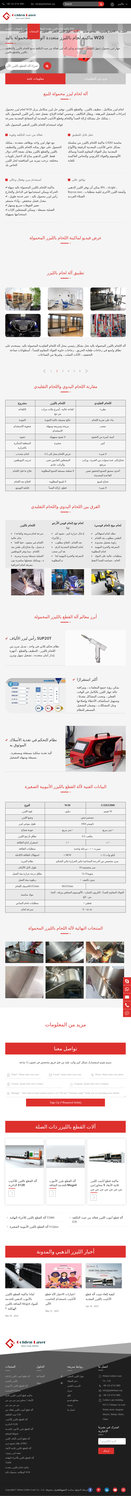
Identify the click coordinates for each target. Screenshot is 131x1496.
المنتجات (33, 31)
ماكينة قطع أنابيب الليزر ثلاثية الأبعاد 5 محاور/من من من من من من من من (106, 1185)
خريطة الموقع (81, 1490)
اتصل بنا (123, 31)
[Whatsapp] (127, 989)
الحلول (45, 31)
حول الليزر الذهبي (61, 31)
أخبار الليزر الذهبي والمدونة (65, 1252)
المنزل (22, 31)
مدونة (70, 1405)
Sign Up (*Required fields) (65, 1102)
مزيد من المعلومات (95, 78)
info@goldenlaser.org (45, 4)
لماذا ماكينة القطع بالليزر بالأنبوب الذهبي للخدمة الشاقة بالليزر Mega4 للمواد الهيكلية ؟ (21, 1301)
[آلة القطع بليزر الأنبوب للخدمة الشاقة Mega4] (65, 1156)
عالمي (121, 4)
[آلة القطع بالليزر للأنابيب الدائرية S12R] (24, 1156)
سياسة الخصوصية (66, 1490)
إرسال (106, 1451)
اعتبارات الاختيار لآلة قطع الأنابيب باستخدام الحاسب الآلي (60, 1299)
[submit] (101, 4)
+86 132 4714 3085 (15, 4)
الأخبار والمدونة (107, 31)
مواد (38, 1383)
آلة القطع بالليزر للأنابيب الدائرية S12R (22, 1183)
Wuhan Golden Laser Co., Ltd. (31, 1490)
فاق (69, 1395)
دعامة (77, 31)
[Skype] (127, 981)
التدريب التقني (74, 1386)
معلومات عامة (35, 78)
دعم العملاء (72, 1381)
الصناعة (40, 1376)
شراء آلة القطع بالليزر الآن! (22, 65)
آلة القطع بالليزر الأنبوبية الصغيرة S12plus (34, 1226)
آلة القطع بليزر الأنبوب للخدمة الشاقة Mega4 (63, 1183)
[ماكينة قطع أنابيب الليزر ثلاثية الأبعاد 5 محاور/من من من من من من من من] (106, 1156)
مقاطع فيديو (89, 31)
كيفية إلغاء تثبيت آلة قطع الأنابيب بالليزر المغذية (100, 1297)
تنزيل (69, 1390)
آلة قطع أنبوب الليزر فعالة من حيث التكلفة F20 (97, 1219)
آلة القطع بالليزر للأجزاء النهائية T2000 (32, 1217)
